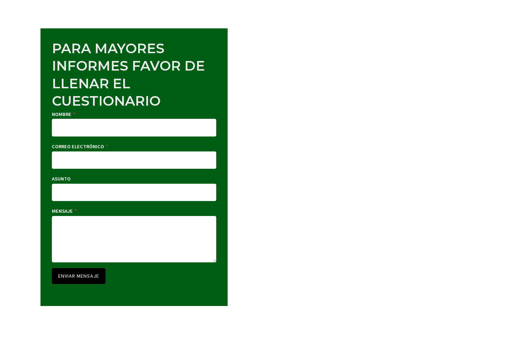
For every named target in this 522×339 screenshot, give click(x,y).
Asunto (61, 179)
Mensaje (64, 211)
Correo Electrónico (80, 146)
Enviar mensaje (78, 276)
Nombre (63, 114)
